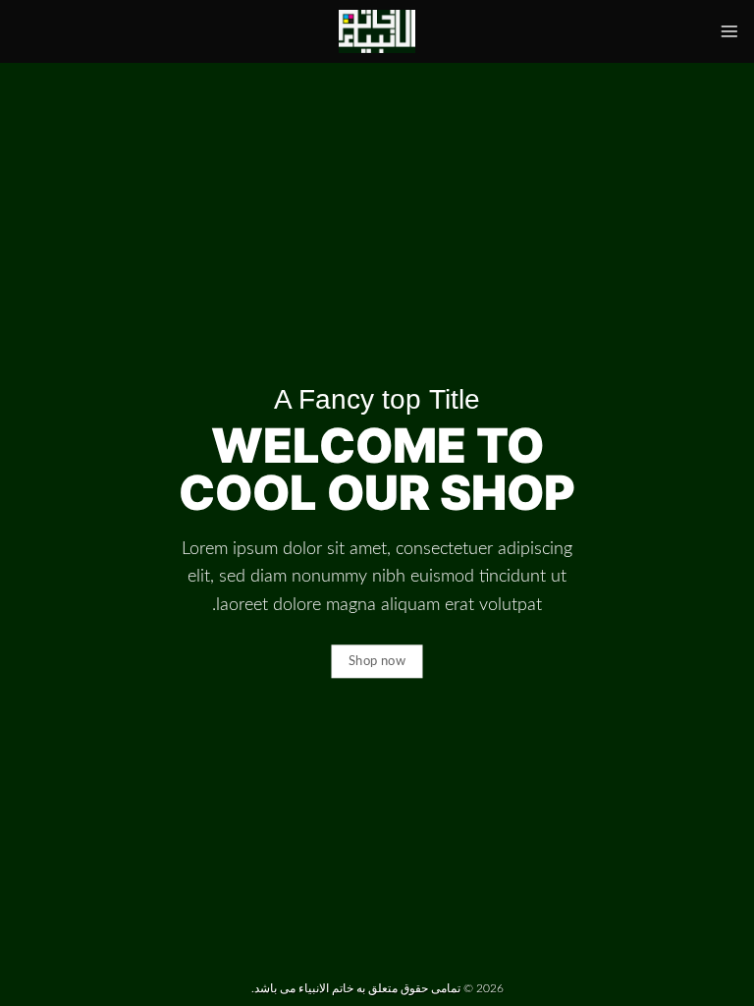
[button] (729, 31)
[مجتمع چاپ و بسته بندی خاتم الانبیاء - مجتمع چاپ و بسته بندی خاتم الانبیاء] (377, 31)
